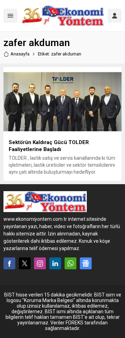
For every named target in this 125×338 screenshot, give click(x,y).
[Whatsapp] (70, 263)
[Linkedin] (55, 263)
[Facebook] (9, 263)
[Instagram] (40, 263)
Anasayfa (20, 54)
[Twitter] (25, 263)
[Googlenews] (86, 263)
